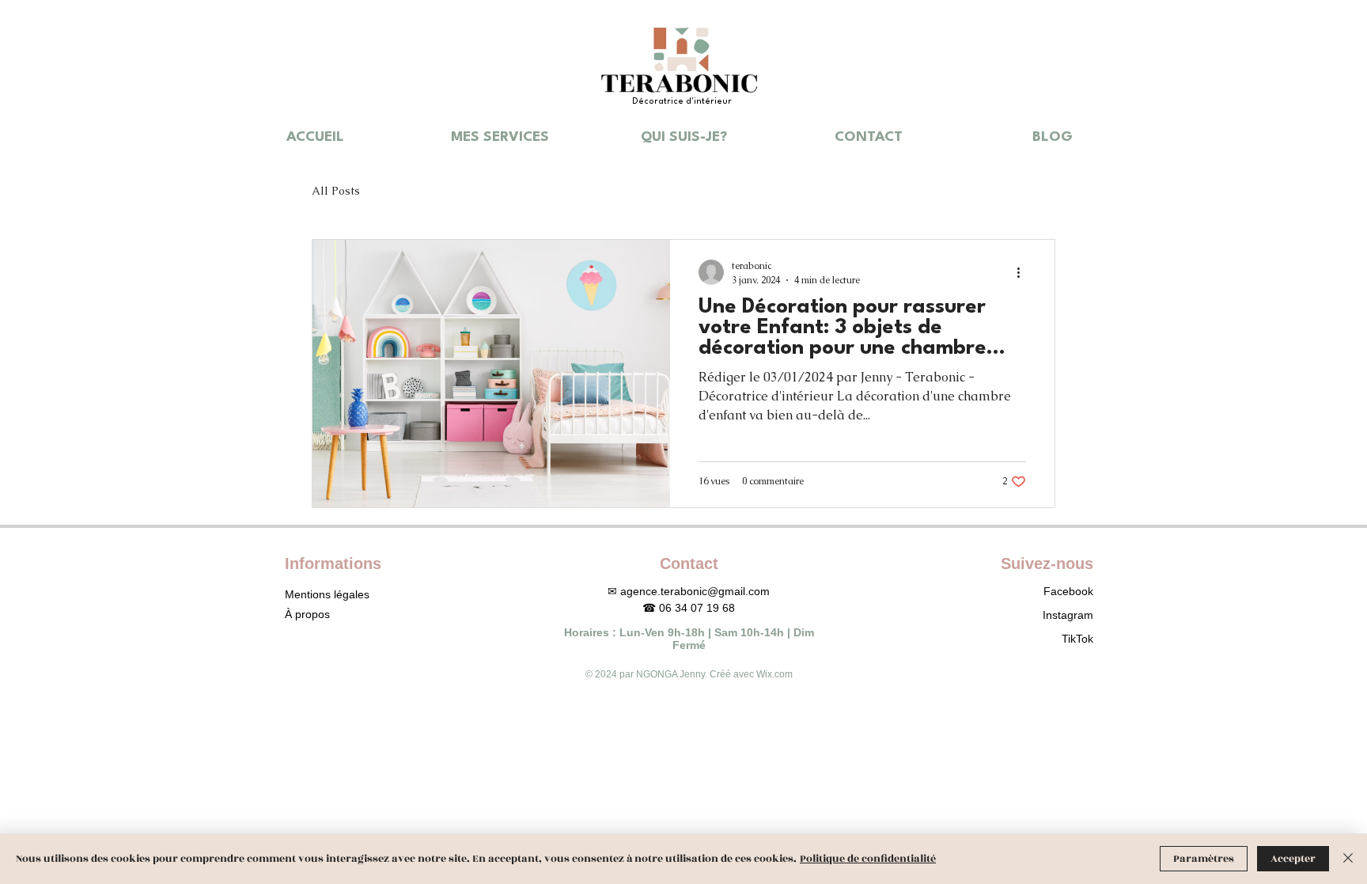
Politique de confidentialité (868, 859)
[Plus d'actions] (1023, 272)
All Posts (336, 191)
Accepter (1293, 859)
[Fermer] (1348, 858)
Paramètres (1203, 859)
